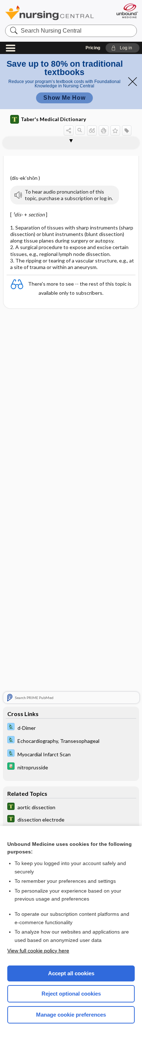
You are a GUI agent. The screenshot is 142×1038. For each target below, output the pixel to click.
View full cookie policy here (38, 951)
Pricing (93, 47)
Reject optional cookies (71, 994)
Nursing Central (49, 12)
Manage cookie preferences (71, 1015)
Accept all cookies (71, 973)
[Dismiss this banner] (132, 81)
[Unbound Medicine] (127, 11)
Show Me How (64, 98)
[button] (122, 48)
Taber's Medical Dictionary (53, 119)
